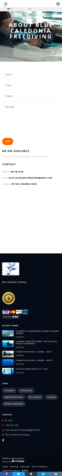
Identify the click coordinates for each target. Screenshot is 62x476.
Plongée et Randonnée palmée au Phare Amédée (37, 332)
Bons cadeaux (35, 397)
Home (5, 466)
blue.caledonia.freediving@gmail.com (30, 177)
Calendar (25, 466)
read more (20, 337)
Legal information (11, 470)
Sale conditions (40, 466)
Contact (25, 17)
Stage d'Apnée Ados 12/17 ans (32, 369)
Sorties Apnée (26, 390)
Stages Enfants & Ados (14, 397)
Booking (14, 466)
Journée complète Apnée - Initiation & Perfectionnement (36, 342)
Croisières (51, 397)
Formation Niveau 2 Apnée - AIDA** (34, 360)
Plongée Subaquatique (14, 403)
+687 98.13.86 (16, 171)
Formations (9, 390)
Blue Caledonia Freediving (17, 434)
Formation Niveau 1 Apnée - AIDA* (34, 352)
